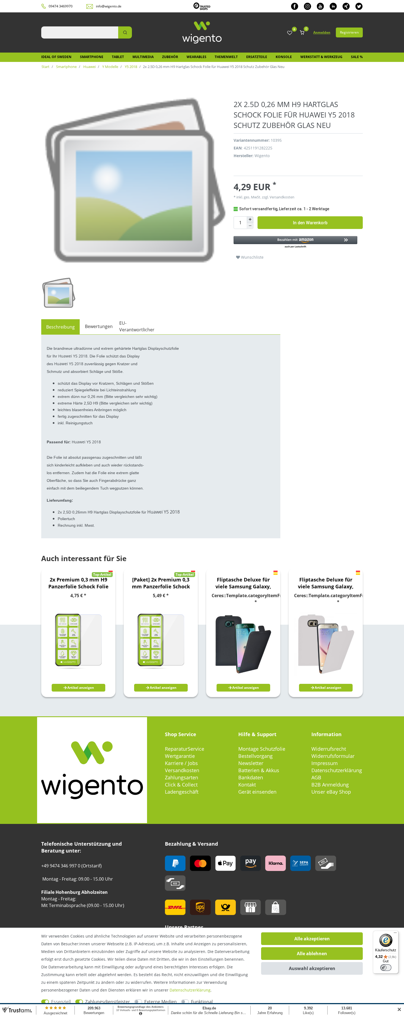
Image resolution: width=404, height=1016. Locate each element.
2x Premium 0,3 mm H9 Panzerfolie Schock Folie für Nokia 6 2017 (78, 583)
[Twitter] (359, 6)
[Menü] (395, 934)
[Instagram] (307, 6)
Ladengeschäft (181, 791)
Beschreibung (60, 327)
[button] (295, 242)
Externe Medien (160, 1002)
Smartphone (91, 56)
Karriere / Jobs (181, 763)
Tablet (118, 56)
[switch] (385, 967)
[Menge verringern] (250, 226)
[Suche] (125, 32)
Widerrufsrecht (328, 748)
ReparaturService (184, 748)
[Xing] (346, 6)
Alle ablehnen (312, 954)
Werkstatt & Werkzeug (321, 56)
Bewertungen (99, 326)
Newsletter (250, 763)
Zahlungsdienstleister (107, 1002)
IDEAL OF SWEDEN (56, 56)
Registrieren (349, 32)
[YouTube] (320, 6)
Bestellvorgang (255, 756)
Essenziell (61, 1002)
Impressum (324, 763)
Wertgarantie (180, 756)
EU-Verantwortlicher (136, 326)
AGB (316, 777)
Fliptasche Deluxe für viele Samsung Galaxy (243, 583)
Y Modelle (109, 66)
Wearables (196, 56)
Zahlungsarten (181, 777)
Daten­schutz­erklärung (190, 990)
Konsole (284, 56)
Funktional (202, 1002)
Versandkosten (182, 770)
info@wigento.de (108, 6)
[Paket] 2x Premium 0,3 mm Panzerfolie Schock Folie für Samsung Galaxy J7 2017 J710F (160, 583)
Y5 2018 (130, 66)
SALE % (357, 56)
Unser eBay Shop (331, 791)
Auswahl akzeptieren (312, 968)
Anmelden (321, 32)
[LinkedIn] (333, 6)
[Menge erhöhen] (250, 219)
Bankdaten (250, 777)
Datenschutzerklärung (336, 770)
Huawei (89, 66)
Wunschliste (252, 257)
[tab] (60, 327)
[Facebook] (294, 6)
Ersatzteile (256, 56)
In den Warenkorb (310, 222)
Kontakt (247, 784)
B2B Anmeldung (330, 784)
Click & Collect (181, 784)
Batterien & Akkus (258, 770)
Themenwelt (226, 56)
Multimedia (143, 56)
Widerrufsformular (333, 756)
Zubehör (170, 56)
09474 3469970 (61, 6)
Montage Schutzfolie (261, 748)
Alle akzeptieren (312, 939)
